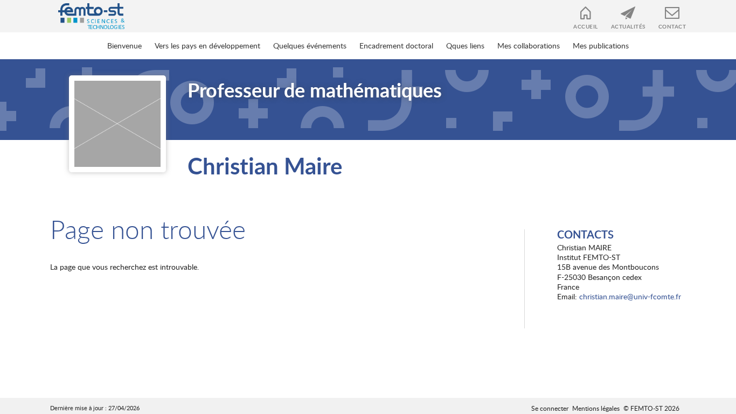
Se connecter (549, 408)
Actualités (628, 26)
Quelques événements (309, 45)
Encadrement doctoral (396, 45)
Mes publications (601, 45)
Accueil (585, 26)
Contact (672, 26)
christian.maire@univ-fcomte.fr (630, 296)
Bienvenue (124, 45)
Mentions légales (596, 408)
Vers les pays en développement (207, 45)
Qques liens (465, 45)
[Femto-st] (86, 16)
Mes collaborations (528, 45)
